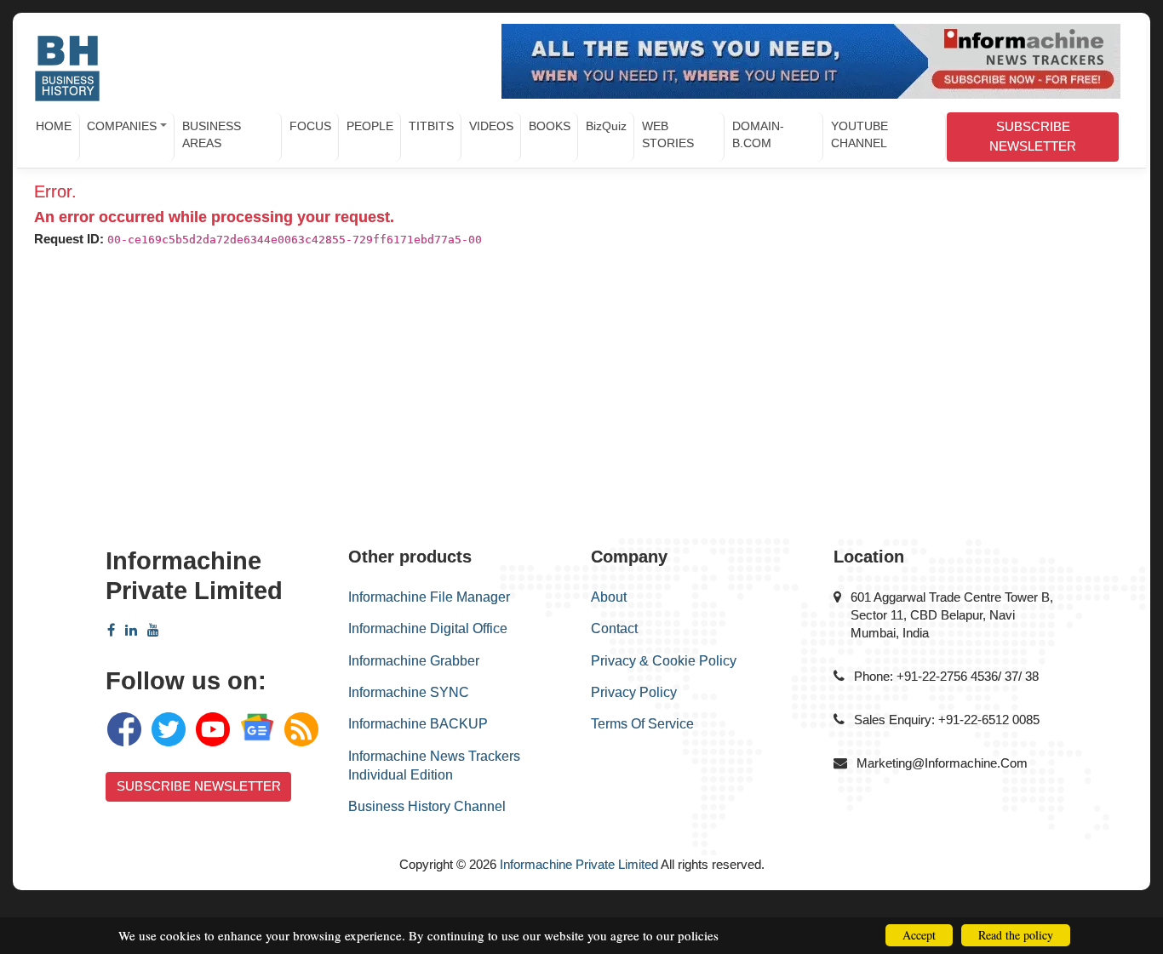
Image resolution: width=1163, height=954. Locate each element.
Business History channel (427, 806)
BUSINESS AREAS (211, 134)
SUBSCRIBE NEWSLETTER (1032, 136)
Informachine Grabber (413, 661)
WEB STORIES (668, 134)
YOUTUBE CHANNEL (859, 134)
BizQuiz (606, 126)
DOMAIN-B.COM (758, 134)
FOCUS (310, 126)
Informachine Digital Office (427, 628)
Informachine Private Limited (579, 864)
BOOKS (549, 126)
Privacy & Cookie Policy (663, 661)
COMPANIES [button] (122, 126)
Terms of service (642, 724)
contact (614, 628)
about (609, 597)
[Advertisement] (577, 402)
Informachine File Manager (429, 597)
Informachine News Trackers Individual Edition (434, 765)
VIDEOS (491, 126)
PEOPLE (370, 126)
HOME (54, 126)
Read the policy (1015, 935)
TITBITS (431, 126)
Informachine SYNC (408, 692)
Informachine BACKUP (418, 724)
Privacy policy (634, 692)
